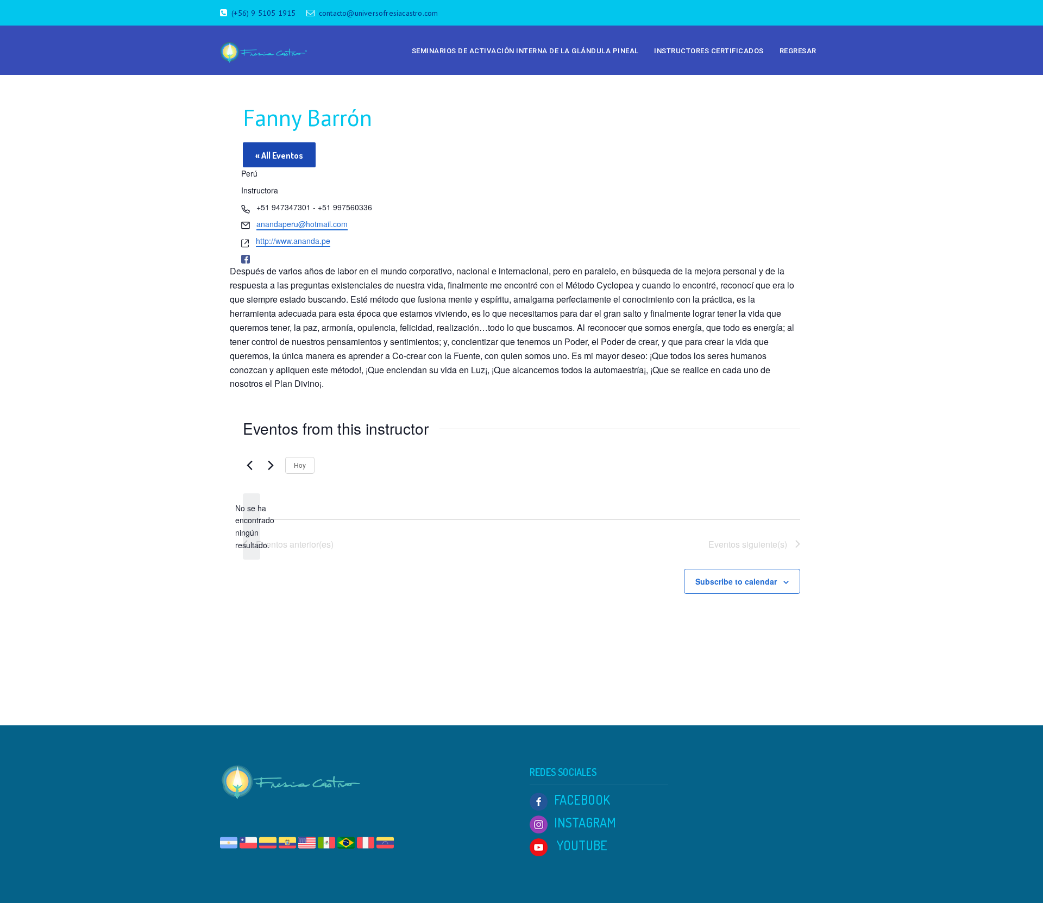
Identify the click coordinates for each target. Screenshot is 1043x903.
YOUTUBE (580, 845)
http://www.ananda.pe (293, 240)
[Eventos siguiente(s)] (270, 465)
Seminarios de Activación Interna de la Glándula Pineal (525, 51)
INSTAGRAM (585, 822)
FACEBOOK (582, 799)
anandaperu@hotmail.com (302, 223)
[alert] (251, 526)
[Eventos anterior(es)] (249, 465)
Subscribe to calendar (736, 581)
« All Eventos (279, 155)
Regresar (798, 51)
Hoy (300, 464)
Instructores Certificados (709, 51)
